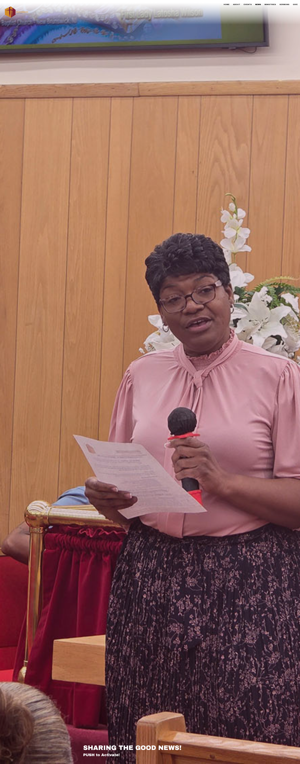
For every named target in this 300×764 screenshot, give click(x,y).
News (258, 4)
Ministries (270, 4)
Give (295, 4)
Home (226, 4)
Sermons (284, 4)
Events (248, 4)
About (236, 4)
